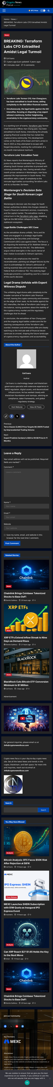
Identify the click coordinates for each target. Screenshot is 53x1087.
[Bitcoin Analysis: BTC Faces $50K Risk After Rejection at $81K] (26, 841)
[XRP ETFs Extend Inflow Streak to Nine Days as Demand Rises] (26, 619)
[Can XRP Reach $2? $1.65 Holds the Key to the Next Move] (26, 933)
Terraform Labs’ (35, 125)
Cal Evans (10, 58)
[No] (49, 1078)
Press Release (12, 897)
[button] (4, 10)
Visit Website (17, 407)
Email (7, 513)
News (7, 35)
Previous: (26, 427)
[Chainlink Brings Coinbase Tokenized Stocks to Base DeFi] (26, 575)
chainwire (9, 915)
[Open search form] (48, 10)
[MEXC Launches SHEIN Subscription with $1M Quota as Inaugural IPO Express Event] (26, 886)
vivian (8, 959)
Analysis (10, 853)
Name (7, 502)
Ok (27, 1083)
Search (8, 803)
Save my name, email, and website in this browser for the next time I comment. (24, 536)
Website (7, 524)
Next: (25, 438)
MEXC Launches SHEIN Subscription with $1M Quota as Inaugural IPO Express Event (24, 907)
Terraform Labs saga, (28, 216)
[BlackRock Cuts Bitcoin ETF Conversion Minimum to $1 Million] (26, 663)
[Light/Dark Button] (42, 10)
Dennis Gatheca (11, 600)
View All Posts (36, 407)
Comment (9, 467)
